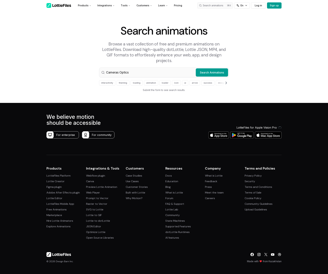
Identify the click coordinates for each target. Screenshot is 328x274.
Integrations (104, 5)
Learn (161, 5)
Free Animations (56, 209)
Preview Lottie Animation (101, 187)
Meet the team (214, 192)
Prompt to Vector (97, 198)
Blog (168, 187)
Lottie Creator (55, 181)
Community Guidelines (258, 204)
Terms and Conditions (258, 187)
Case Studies (134, 175)
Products (83, 5)
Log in (258, 5)
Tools (124, 5)
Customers (142, 5)
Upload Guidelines (256, 209)
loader (165, 83)
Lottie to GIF (94, 215)
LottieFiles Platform (58, 175)
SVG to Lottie (94, 209)
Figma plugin (54, 187)
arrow (195, 83)
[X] (266, 254)
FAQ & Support (174, 204)
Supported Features (178, 226)
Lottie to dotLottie (98, 221)
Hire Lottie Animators (59, 221)
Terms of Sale (253, 192)
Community (172, 215)
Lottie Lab (171, 209)
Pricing (178, 5)
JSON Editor (93, 226)
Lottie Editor (54, 198)
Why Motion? (134, 198)
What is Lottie (174, 192)
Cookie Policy (253, 198)
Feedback (211, 181)
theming (123, 83)
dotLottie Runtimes (177, 232)
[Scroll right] (222, 83)
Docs (168, 175)
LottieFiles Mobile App (60, 204)
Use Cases (132, 181)
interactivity (107, 83)
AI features (172, 237)
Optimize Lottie (95, 232)
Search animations (213, 5)
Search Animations (212, 72)
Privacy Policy (253, 175)
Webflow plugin (95, 175)
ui (185, 83)
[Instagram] (259, 254)
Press (208, 187)
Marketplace (54, 215)
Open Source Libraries (100, 237)
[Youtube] (273, 254)
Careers (210, 198)
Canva (90, 181)
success (208, 83)
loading (136, 83)
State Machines (175, 221)
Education (171, 181)
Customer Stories (137, 187)
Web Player (93, 192)
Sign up (274, 5)
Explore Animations (58, 226)
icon (176, 83)
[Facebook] (252, 254)
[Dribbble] (279, 254)
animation (151, 83)
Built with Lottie (135, 192)
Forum (169, 198)
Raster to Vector (96, 204)
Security (250, 181)
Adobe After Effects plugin (63, 192)
